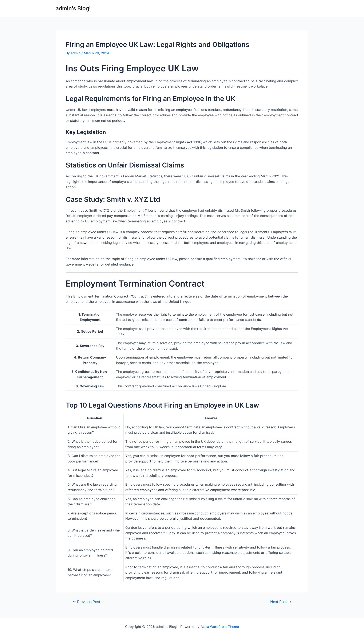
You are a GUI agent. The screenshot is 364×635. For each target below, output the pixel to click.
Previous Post (86, 601)
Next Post (280, 601)
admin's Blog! (73, 8)
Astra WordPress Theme (220, 626)
